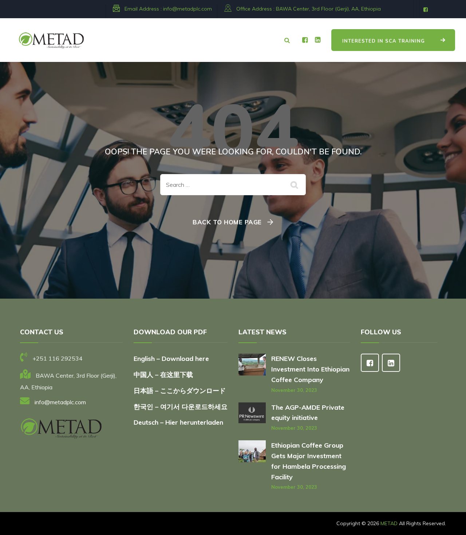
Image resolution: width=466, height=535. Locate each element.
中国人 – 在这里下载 (163, 374)
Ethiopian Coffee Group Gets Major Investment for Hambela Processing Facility (308, 461)
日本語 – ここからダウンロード (180, 390)
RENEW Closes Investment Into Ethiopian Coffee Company (310, 369)
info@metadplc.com (187, 8)
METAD (389, 523)
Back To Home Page (227, 222)
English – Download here (172, 358)
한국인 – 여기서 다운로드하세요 (181, 406)
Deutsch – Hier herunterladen (178, 422)
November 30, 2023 (294, 390)
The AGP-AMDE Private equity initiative (307, 412)
